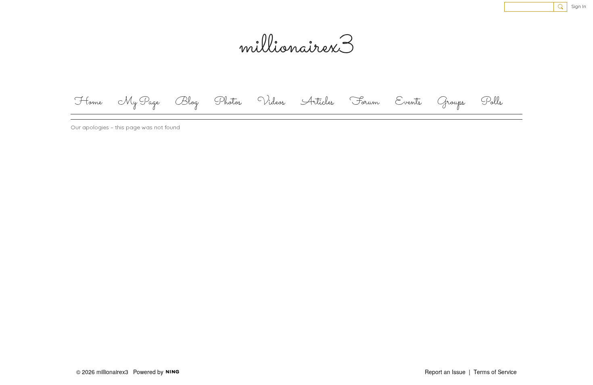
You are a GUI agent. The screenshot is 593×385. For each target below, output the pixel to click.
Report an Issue (445, 372)
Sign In (578, 6)
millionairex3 (296, 47)
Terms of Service (495, 372)
